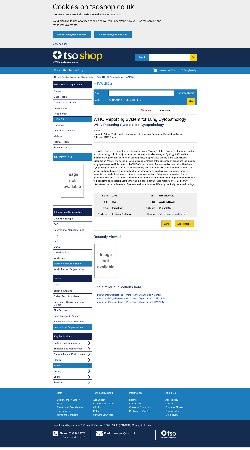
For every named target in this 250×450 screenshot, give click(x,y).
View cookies (60, 44)
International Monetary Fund (69, 229)
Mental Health (61, 141)
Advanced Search (186, 93)
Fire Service (60, 310)
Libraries (133, 400)
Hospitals (59, 125)
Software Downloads (103, 415)
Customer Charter (174, 407)
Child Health (160, 298)
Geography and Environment (69, 354)
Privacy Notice (172, 411)
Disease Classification (65, 102)
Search (141, 57)
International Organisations (82, 77)
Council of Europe (63, 218)
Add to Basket (184, 224)
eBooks (97, 407)
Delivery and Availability (68, 400)
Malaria (58, 136)
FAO (56, 224)
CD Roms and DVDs (103, 403)
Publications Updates (139, 411)
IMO (56, 241)
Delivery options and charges (173, 214)
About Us (170, 392)
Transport (59, 382)
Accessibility (171, 400)
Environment (60, 108)
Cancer (157, 295)
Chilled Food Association (67, 296)
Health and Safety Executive (69, 321)
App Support (99, 400)
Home (57, 77)
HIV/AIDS (128, 77)
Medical (58, 360)
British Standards (63, 290)
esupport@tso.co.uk (124, 433)
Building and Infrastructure (68, 343)
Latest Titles (164, 110)
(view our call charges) (74, 437)
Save (166, 224)
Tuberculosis (60, 147)
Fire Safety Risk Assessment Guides (69, 303)
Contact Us (60, 70)
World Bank (60, 258)
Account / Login (77, 70)
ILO (56, 235)
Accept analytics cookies (71, 34)
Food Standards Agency (67, 316)
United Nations (62, 252)
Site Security (171, 415)
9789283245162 (166, 195)
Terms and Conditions (67, 415)
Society (58, 371)
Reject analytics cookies (113, 34)
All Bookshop (136, 100)
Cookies (169, 403)
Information (135, 392)
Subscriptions (63, 411)
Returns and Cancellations (70, 407)
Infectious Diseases (64, 130)
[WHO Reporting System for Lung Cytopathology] (106, 261)
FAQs (60, 403)
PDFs (96, 411)
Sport (57, 376)
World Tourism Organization (69, 269)
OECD (57, 246)
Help (59, 392)
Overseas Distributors (140, 407)
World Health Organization (109, 77)
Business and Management (68, 348)
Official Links (135, 403)
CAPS (57, 285)
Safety (65, 77)
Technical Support (103, 392)
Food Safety (60, 113)
